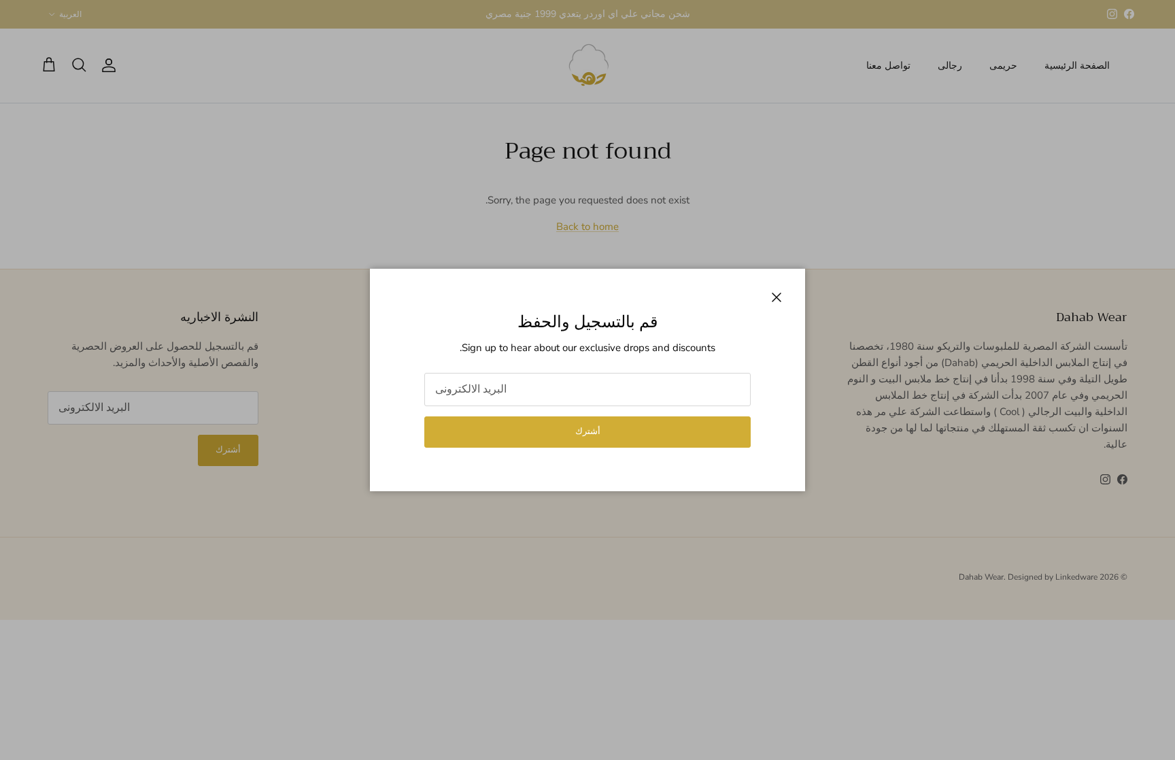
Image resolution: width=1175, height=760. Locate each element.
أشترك (587, 431)
